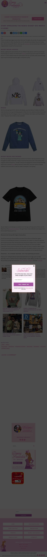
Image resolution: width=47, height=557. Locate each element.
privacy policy (28, 288)
